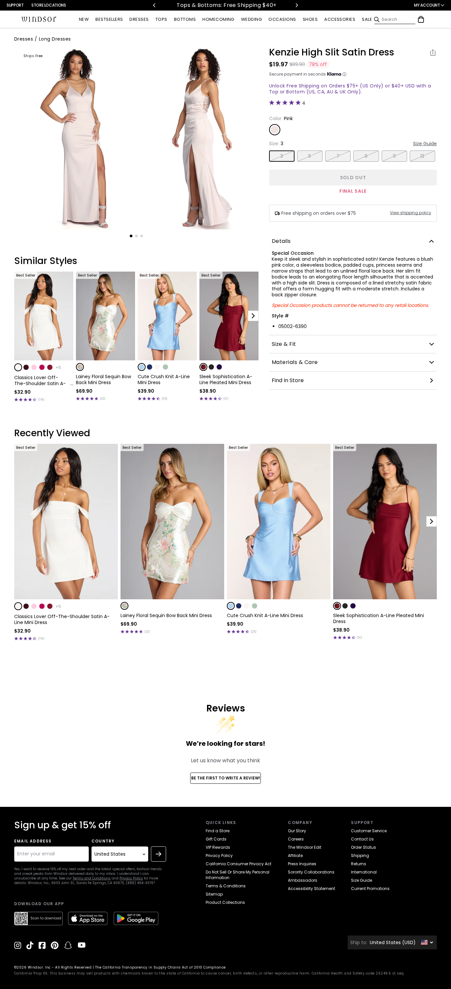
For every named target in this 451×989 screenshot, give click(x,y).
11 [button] (394, 156)
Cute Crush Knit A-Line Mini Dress (164, 379)
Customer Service (369, 831)
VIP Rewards (218, 847)
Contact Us (362, 839)
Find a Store (217, 831)
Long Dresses (55, 39)
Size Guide (425, 144)
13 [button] (422, 156)
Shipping (360, 855)
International (364, 872)
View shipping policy (410, 212)
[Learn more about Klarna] (344, 74)
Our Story (297, 831)
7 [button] (337, 156)
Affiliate (295, 855)
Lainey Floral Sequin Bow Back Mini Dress (103, 379)
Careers (296, 839)
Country (103, 841)
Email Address (33, 841)
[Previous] (154, 5)
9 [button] (365, 156)
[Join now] (158, 854)
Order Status (363, 847)
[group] (75, 138)
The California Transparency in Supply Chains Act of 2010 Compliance (160, 967)
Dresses (23, 39)
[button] (18, 367)
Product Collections (225, 902)
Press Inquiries (302, 864)
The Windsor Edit (304, 847)
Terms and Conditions (92, 878)
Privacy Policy (131, 878)
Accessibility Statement (311, 888)
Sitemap (214, 894)
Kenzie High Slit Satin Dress (331, 52)
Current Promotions (370, 888)
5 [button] (309, 156)
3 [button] (281, 156)
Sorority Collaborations (311, 872)
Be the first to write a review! (225, 778)
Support (15, 5)
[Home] (39, 19)
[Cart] (421, 19)
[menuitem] (84, 19)
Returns (358, 864)
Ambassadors (302, 880)
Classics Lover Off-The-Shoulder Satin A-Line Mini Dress (40, 380)
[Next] (296, 5)
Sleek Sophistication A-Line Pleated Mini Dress (225, 379)
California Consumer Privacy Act (238, 864)
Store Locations (48, 5)
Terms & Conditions (226, 886)
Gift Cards (216, 839)
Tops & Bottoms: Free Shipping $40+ (225, 5)
